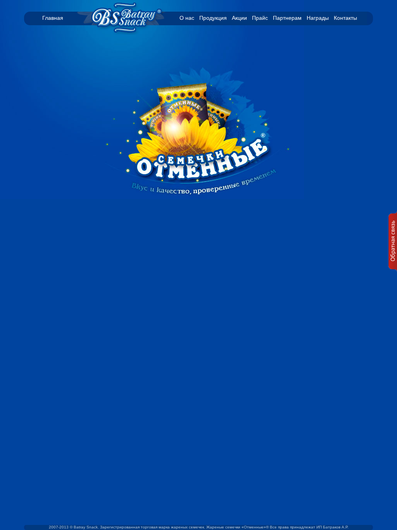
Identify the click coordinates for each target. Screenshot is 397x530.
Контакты (345, 18)
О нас (187, 18)
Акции (239, 18)
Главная (52, 18)
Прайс (260, 18)
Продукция (213, 18)
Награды (318, 18)
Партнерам (287, 18)
